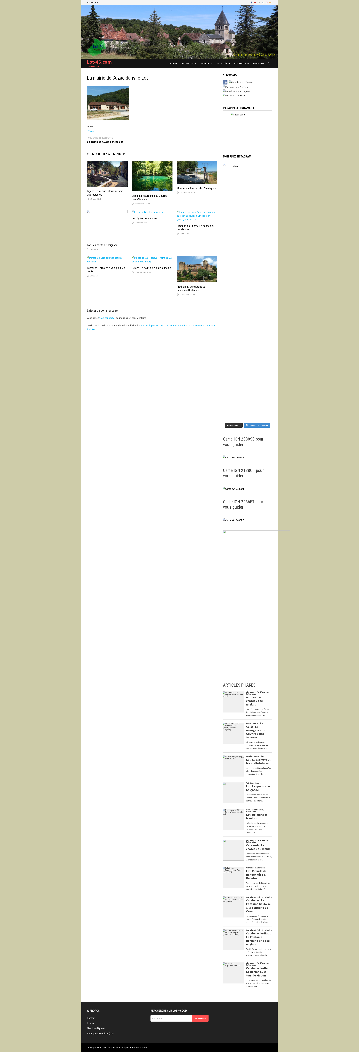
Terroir (205, 63)
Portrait (91, 1017)
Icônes (90, 1023)
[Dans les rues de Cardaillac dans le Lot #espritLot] (248, 394)
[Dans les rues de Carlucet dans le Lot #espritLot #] (231, 356)
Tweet (91, 130)
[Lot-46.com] (179, 31)
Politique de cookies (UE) (100, 1033)
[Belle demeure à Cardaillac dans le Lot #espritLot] (231, 400)
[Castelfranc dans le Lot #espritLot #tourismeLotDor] (264, 232)
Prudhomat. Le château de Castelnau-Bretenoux (191, 288)
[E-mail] (270, 2)
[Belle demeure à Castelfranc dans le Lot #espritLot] (248, 240)
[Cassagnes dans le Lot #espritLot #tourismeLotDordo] (264, 274)
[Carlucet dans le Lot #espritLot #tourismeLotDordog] (264, 352)
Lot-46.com (99, 62)
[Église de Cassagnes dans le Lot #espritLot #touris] (248, 280)
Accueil (173, 63)
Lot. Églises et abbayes (144, 218)
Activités (222, 63)
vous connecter (107, 317)
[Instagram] (263, 2)
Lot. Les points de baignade (102, 245)
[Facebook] (251, 2)
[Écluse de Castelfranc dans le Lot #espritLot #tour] (231, 236)
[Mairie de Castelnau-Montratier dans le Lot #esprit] (231, 194)
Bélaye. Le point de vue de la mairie (151, 268)
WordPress (134, 1047)
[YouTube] (255, 2)
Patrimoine (188, 63)
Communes (258, 63)
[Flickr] (267, 2)
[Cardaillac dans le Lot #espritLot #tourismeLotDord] (264, 392)
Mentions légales (96, 1028)
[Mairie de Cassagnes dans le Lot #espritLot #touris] (231, 280)
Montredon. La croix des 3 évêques (196, 188)
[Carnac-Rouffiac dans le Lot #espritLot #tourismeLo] (264, 314)
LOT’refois (240, 63)
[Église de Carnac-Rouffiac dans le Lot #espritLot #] (231, 320)
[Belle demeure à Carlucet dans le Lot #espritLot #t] (248, 360)
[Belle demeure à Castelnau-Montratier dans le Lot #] (248, 196)
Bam (144, 1047)
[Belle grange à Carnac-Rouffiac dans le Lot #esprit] (248, 318)
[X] (259, 2)
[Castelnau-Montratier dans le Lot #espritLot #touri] (264, 188)
